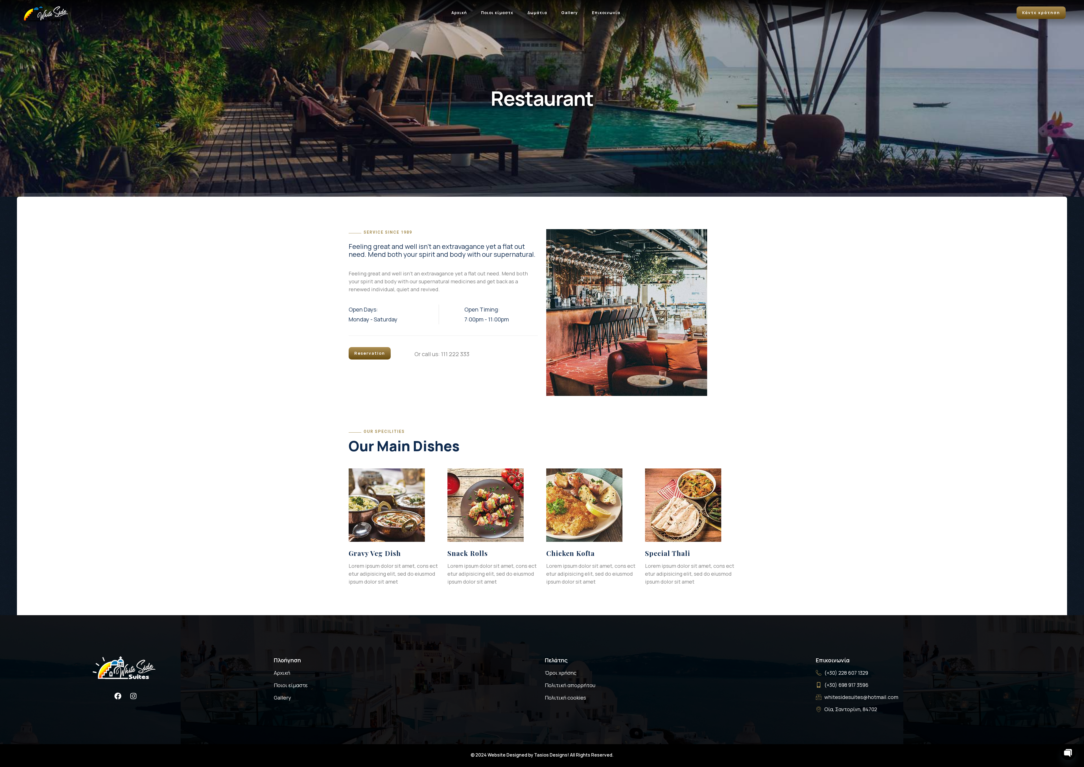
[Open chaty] (1068, 752)
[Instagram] (133, 696)
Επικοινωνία (606, 12)
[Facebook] (118, 696)
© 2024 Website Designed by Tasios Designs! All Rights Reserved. (542, 755)
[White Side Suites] (43, 11)
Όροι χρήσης (560, 672)
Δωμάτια (537, 12)
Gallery (569, 12)
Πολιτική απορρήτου (570, 685)
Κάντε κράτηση (1041, 12)
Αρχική (459, 12)
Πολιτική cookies (565, 697)
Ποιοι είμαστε (497, 12)
